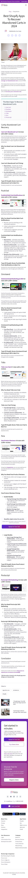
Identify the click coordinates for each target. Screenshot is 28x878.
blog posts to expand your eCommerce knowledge (12, 671)
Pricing (3, 823)
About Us (17, 837)
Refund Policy (18, 845)
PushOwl (8, 109)
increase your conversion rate (13, 91)
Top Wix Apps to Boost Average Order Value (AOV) (19, 711)
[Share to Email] (16, 35)
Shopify (4, 694)
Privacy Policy (18, 841)
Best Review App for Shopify (8, 856)
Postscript (8, 117)
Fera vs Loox (4, 858)
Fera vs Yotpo (4, 864)
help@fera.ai (9, 801)
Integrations (4, 829)
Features (3, 821)
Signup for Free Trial (14, 526)
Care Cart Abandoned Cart (9, 132)
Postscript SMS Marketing (9, 580)
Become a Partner (19, 839)
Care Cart (8, 107)
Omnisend (8, 111)
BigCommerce (23, 825)
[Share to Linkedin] (19, 35)
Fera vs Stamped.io (5, 862)
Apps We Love (6, 690)
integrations (10, 467)
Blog (2, 825)
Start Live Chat (8, 753)
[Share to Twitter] (12, 35)
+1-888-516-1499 (19, 801)
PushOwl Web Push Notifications (12, 195)
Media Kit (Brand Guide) (21, 848)
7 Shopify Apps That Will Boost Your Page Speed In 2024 (19, 702)
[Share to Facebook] (8, 35)
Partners (3, 827)
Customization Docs (6, 839)
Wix (21, 823)
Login (2, 837)
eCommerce (16, 690)
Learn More (24, 1)
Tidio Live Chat (6, 367)
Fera (7, 115)
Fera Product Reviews (8, 440)
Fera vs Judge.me (5, 860)
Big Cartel (22, 827)
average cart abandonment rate (9, 80)
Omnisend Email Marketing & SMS (12, 279)
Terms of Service (19, 843)
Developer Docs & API (6, 841)
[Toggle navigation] (25, 5)
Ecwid (21, 829)
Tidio (7, 113)
